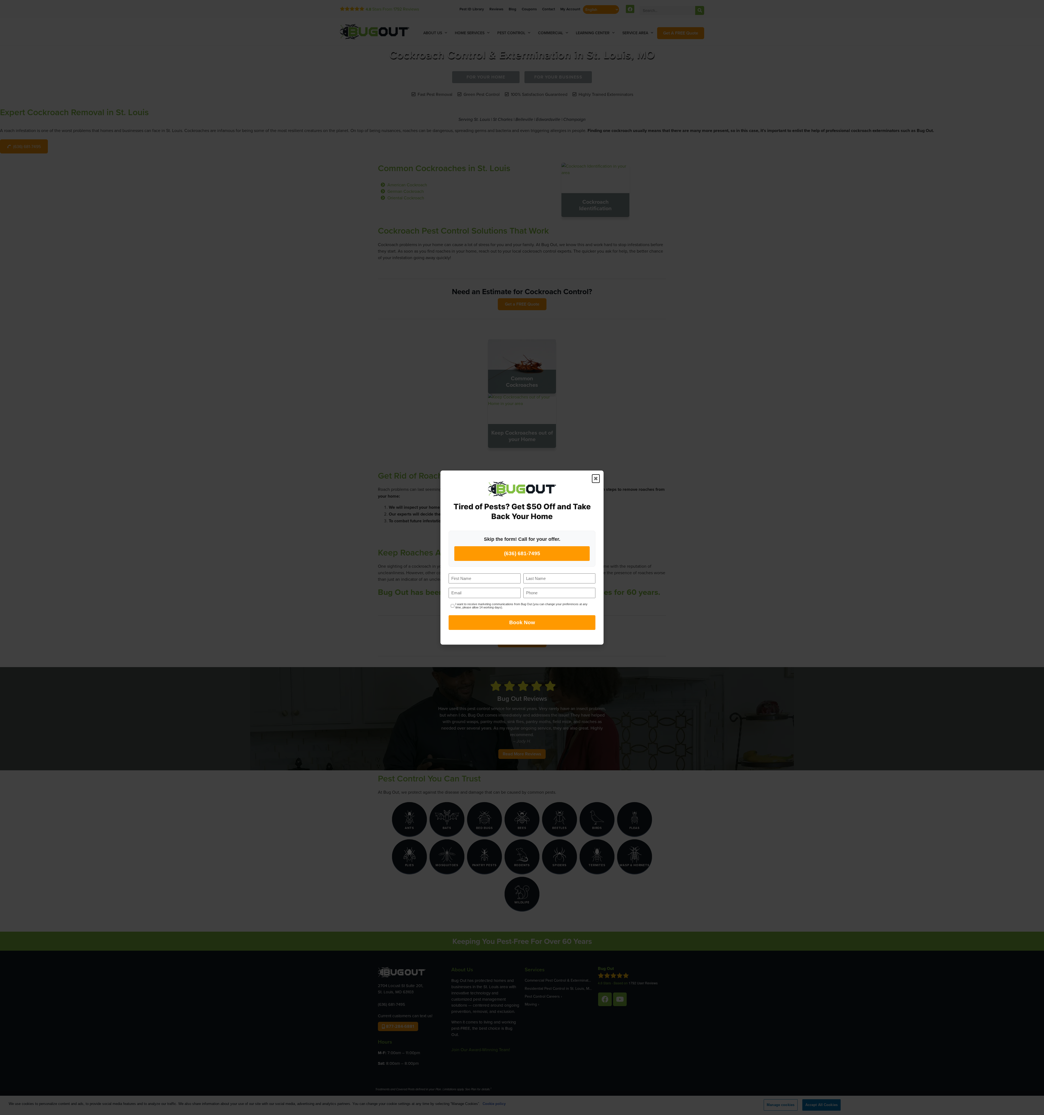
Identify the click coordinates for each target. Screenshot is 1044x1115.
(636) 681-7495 (522, 553)
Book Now (522, 622)
